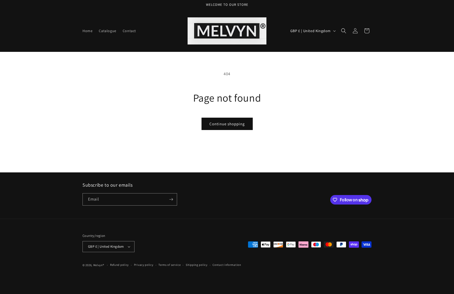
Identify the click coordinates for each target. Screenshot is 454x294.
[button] (343, 31)
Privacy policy (143, 265)
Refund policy (119, 265)
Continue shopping (227, 123)
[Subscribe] (171, 199)
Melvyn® (98, 265)
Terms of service (169, 265)
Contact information (227, 265)
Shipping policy (197, 265)
